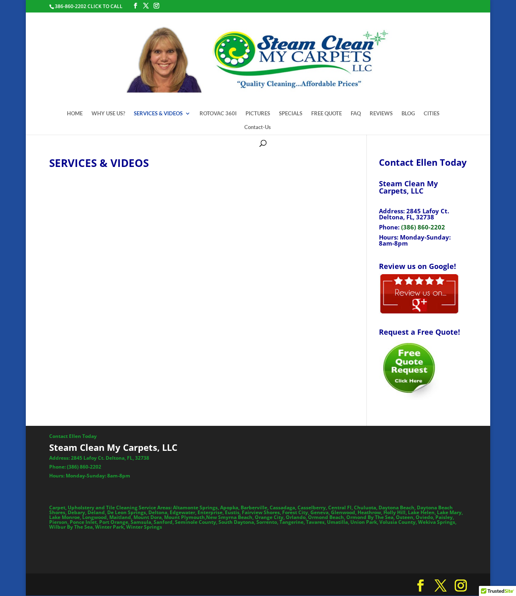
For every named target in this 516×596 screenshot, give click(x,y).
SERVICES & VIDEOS (158, 113)
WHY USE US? (108, 113)
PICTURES (258, 113)
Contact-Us (257, 127)
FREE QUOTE (326, 113)
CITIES (431, 113)
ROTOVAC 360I (218, 113)
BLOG (408, 113)
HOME (75, 113)
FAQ (356, 113)
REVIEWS (381, 113)
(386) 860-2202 (423, 227)
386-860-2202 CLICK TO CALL (89, 6)
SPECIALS (290, 113)
